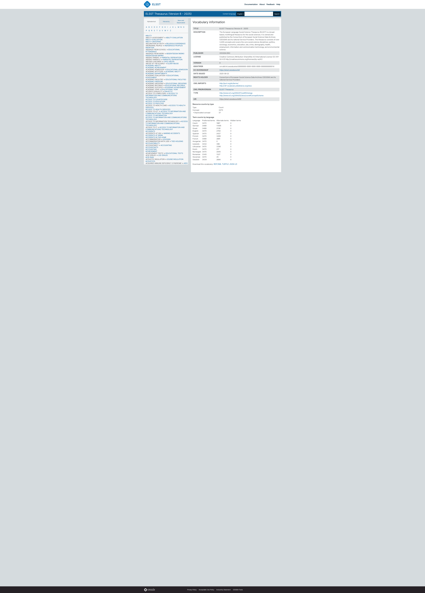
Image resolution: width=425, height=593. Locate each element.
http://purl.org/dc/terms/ (228, 83)
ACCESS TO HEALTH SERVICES (158, 109)
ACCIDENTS (150, 131)
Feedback (271, 4)
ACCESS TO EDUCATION (155, 101)
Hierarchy (166, 21)
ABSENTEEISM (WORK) (155, 56)
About (262, 4)
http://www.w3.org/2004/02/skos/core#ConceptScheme (241, 95)
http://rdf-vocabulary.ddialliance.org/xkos (235, 86)
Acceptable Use (206, 590)
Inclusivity (223, 590)
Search (276, 14)
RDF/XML (217, 164)
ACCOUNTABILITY (153, 143)
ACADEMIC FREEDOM (154, 81)
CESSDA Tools (238, 590)
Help (278, 4)
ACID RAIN (150, 157)
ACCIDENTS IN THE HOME (156, 137)
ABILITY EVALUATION (154, 40)
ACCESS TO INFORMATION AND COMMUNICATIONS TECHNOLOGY (166, 118)
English (239, 14)
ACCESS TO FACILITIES (155, 103)
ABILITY (149, 36)
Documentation (251, 4)
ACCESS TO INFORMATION (156, 115)
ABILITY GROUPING (153, 42)
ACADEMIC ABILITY (153, 65)
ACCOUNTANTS (152, 147)
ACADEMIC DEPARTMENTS (156, 73)
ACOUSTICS (150, 161)
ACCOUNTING (151, 149)
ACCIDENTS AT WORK (154, 135)
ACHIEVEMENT (151, 151)
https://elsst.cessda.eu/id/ (229, 70)
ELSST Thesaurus (226, 89)
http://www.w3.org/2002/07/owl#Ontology (235, 93)
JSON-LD (233, 164)
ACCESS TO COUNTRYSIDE (156, 99)
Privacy (192, 590)
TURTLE (225, 164)
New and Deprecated (181, 21)
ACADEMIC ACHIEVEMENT (156, 67)
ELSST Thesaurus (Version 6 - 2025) (169, 13)
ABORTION (150, 48)
